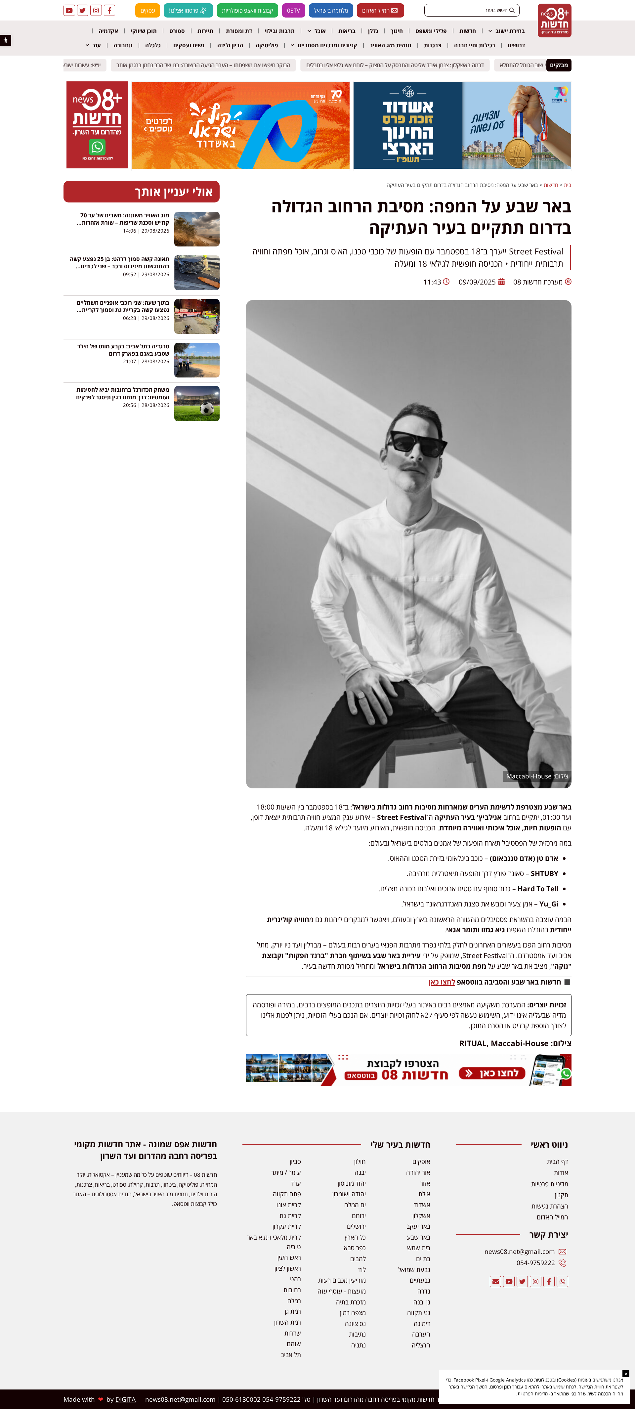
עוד (97, 45)
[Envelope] (495, 1281)
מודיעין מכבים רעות (342, 1280)
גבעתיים (420, 1280)
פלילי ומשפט (431, 31)
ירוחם (359, 1215)
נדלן (373, 31)
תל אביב (291, 1354)
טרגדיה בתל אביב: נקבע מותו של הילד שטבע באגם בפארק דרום (123, 349)
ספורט (177, 31)
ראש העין (289, 1257)
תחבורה (123, 45)
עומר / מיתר (286, 1172)
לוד (362, 1269)
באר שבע (418, 1237)
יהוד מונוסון (352, 1183)
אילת (424, 1193)
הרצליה (421, 1345)
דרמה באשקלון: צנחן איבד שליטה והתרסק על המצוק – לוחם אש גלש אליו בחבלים (399, 65)
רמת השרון (287, 1322)
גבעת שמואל (414, 1269)
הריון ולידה (230, 45)
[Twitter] (83, 10)
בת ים (423, 1258)
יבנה (360, 1172)
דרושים (516, 45)
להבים (358, 1258)
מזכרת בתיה (351, 1302)
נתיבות (357, 1334)
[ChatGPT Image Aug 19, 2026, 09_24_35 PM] (409, 1083)
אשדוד (422, 1204)
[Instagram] (96, 10)
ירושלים (356, 1226)
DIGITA (125, 1399)
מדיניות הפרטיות (533, 1393)
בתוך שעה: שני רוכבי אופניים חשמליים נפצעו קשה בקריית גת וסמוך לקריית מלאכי (123, 310)
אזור (425, 1183)
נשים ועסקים (188, 45)
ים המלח (355, 1204)
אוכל (320, 31)
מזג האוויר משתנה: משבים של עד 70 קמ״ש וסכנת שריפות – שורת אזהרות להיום (124, 222)
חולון (360, 1161)
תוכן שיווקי (144, 31)
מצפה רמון (353, 1312)
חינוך (397, 31)
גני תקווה (418, 1312)
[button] (5, 40)
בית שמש (418, 1247)
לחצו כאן (442, 982)
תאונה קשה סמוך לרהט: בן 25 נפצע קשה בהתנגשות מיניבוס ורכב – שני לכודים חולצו (119, 266)
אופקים (421, 1161)
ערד (296, 1183)
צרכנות (433, 45)
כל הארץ (355, 1237)
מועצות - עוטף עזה (342, 1291)
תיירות (205, 31)
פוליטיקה (267, 45)
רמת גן (293, 1311)
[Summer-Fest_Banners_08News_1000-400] (240, 166)
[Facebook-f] (109, 10)
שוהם (294, 1343)
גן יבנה (421, 1302)
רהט (295, 1278)
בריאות (347, 31)
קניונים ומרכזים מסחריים (327, 45)
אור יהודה (418, 1172)
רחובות (292, 1289)
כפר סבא (355, 1247)
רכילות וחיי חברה (474, 45)
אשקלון (421, 1215)
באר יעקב (418, 1226)
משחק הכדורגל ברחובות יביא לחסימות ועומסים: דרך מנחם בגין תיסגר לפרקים (122, 393)
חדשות (467, 31)
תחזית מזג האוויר (390, 45)
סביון (295, 1161)
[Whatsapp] (562, 1281)
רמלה (294, 1300)
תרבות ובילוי (280, 31)
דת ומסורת (239, 31)
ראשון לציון (288, 1268)
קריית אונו (288, 1204)
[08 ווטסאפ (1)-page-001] (97, 166)
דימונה (422, 1323)
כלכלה (153, 45)
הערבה (421, 1334)
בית (568, 185)
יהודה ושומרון (349, 1193)
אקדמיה (108, 31)
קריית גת (290, 1215)
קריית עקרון (287, 1226)
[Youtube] (69, 10)
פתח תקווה (287, 1193)
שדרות (292, 1333)
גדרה (423, 1291)
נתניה (358, 1345)
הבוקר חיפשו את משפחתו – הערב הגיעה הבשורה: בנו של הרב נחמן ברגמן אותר (207, 65)
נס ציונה (355, 1323)
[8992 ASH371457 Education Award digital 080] (462, 166)
